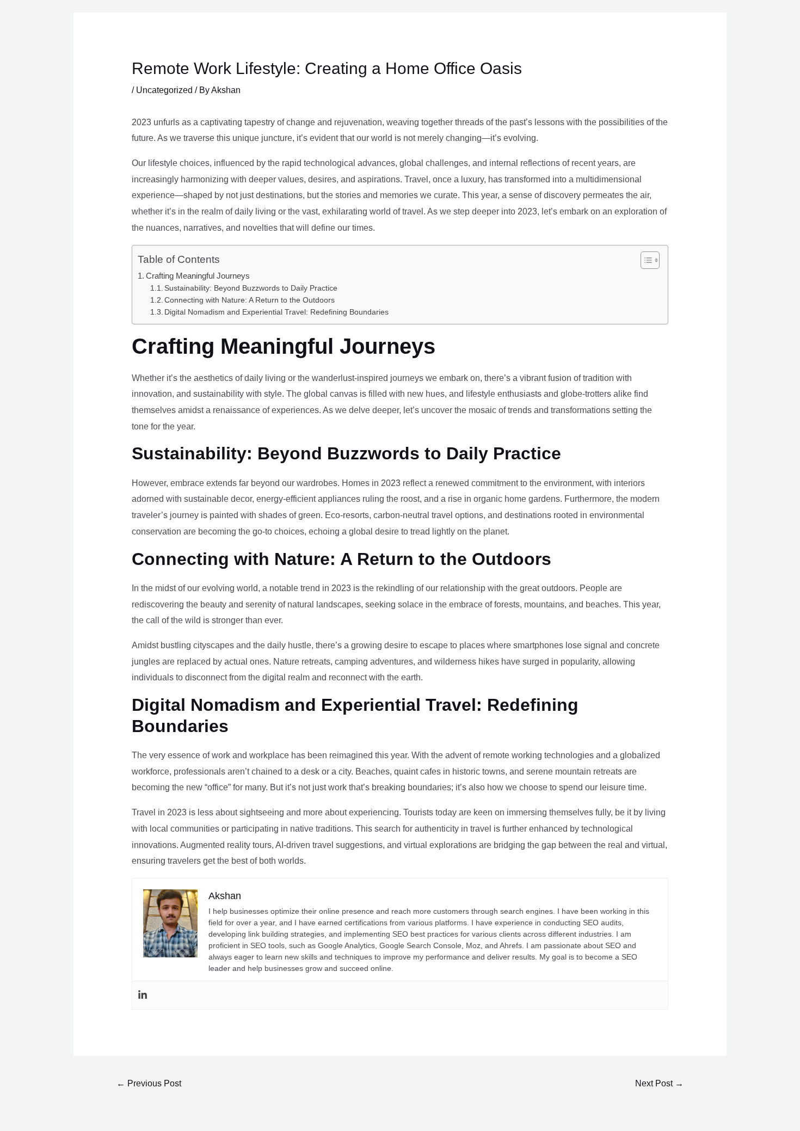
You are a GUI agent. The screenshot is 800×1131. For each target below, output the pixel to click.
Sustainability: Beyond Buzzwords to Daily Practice (250, 288)
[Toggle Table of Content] (644, 260)
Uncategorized (164, 90)
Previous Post (148, 1083)
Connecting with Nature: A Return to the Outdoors (249, 300)
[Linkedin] (142, 995)
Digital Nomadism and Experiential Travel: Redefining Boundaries (276, 312)
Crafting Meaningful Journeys (198, 275)
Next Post (659, 1083)
